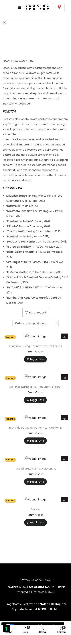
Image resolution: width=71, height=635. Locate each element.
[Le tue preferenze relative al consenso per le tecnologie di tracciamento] (6, 628)
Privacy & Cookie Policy (35, 580)
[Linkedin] (35, 559)
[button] (19, 7)
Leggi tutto (37, 359)
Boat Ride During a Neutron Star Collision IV (35, 427)
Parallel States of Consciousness (35, 468)
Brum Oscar (35, 351)
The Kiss (35, 509)
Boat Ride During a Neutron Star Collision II (35, 346)
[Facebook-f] (49, 559)
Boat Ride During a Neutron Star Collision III (35, 387)
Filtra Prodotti (37, 312)
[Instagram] (22, 559)
